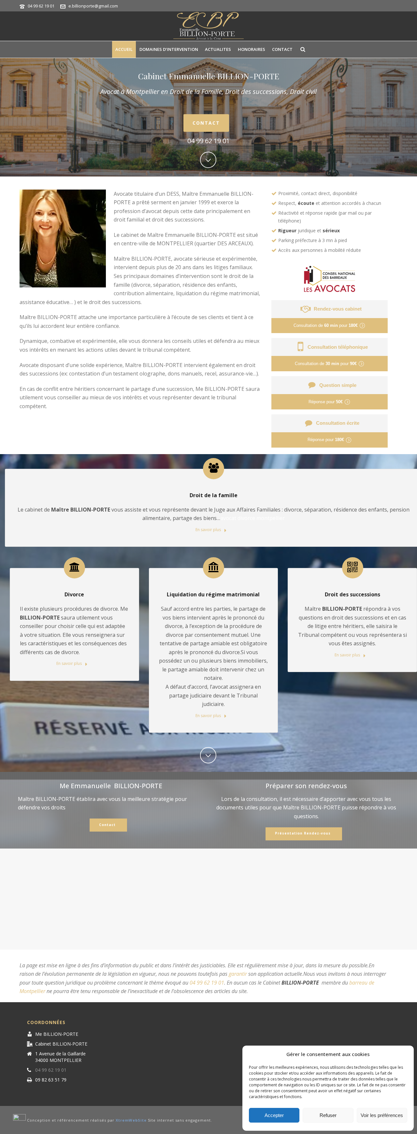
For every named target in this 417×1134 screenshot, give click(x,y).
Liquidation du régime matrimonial (213, 594)
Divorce (74, 594)
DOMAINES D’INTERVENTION (168, 49)
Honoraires (251, 49)
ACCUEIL (124, 49)
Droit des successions (352, 594)
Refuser (328, 1115)
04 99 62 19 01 (41, 6)
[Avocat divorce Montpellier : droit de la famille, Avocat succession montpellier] (208, 26)
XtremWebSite (131, 1120)
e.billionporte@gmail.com (93, 6)
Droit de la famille (213, 495)
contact (282, 49)
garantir (238, 973)
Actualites (218, 49)
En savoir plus (208, 529)
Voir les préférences (382, 1115)
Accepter (274, 1115)
